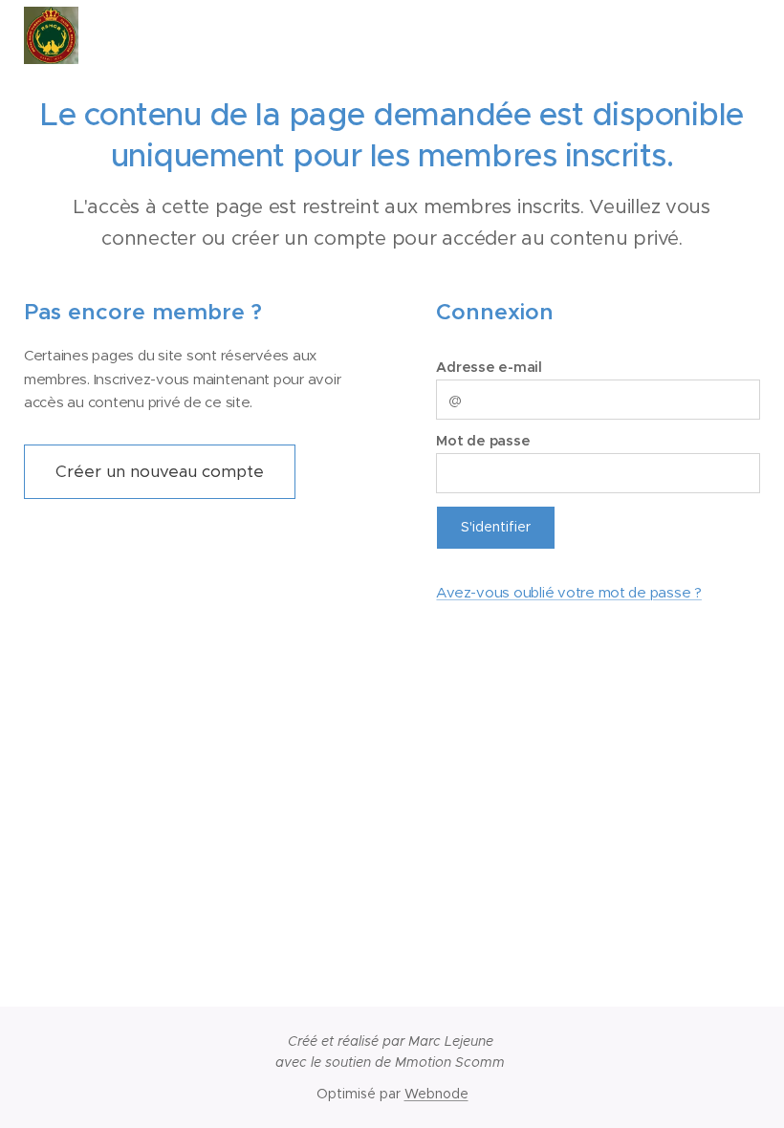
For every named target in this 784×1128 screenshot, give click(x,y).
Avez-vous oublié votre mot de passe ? (568, 592)
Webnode (436, 1093)
